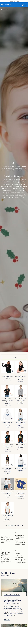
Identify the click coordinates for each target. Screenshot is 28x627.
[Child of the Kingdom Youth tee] (7, 367)
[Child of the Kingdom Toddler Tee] (7, 391)
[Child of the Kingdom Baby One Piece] (21, 367)
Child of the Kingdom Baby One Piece (20, 376)
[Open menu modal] (25, 4)
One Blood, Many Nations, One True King (13, 601)
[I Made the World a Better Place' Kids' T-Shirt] (7, 437)
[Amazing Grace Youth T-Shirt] (21, 414)
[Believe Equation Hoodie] (7, 414)
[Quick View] (12, 371)
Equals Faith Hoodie (20, 468)
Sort (15, 357)
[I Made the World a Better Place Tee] (21, 437)
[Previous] (3, 1)
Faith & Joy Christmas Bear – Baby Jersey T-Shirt (20, 493)
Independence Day (9, 597)
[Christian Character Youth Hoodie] (7, 484)
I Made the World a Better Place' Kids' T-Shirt (7, 446)
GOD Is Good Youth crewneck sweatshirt (7, 470)
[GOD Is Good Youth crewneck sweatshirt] (7, 460)
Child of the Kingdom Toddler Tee (7, 400)
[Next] (24, 1)
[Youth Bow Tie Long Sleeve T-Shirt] (21, 391)
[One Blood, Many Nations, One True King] (14, 587)
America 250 (7, 594)
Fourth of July (15, 594)
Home (2, 9)
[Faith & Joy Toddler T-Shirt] (7, 508)
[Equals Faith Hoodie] (21, 460)
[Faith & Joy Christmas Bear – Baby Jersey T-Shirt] (21, 484)
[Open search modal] (19, 4)
